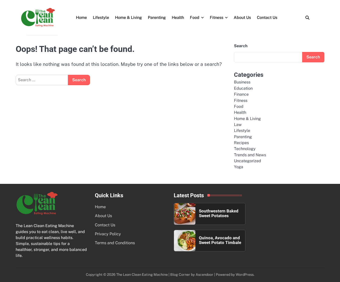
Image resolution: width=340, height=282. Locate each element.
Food (194, 17)
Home (81, 17)
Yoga (238, 166)
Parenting (157, 17)
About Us (242, 17)
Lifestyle (101, 17)
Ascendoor (204, 274)
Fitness (216, 17)
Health (178, 17)
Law (238, 124)
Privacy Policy (108, 234)
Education (243, 88)
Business (242, 82)
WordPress (245, 274)
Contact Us (267, 17)
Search (240, 45)
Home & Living (128, 17)
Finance (241, 94)
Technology (245, 148)
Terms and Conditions (115, 243)
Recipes (241, 142)
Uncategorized (247, 161)
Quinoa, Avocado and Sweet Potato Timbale (220, 240)
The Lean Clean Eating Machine (142, 274)
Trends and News (250, 155)
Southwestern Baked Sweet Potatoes (218, 213)
